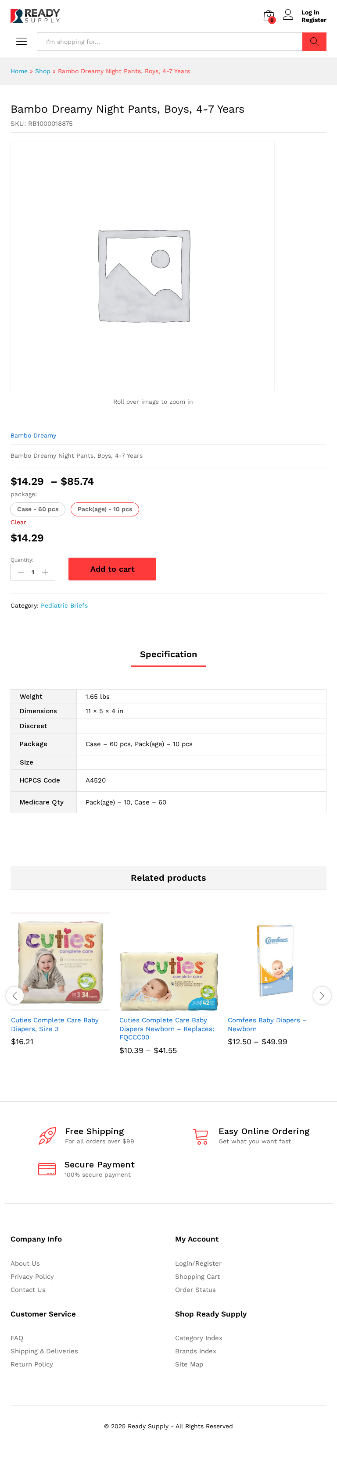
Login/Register (198, 1263)
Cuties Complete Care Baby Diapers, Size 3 (55, 1024)
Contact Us (28, 1290)
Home (19, 71)
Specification (168, 654)
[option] (60, 991)
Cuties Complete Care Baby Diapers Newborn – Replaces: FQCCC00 (166, 1028)
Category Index (198, 1338)
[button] (38, 509)
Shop (42, 71)
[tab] (168, 658)
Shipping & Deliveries (44, 1351)
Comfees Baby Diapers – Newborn (267, 1024)
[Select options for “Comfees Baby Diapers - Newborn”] (267, 1005)
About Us (25, 1263)
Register (313, 19)
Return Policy (32, 1364)
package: (24, 494)
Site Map (189, 1364)
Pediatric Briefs (64, 605)
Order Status (195, 1290)
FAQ (17, 1338)
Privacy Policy (32, 1277)
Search (314, 41)
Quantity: (22, 559)
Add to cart (112, 568)
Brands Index (195, 1351)
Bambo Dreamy (33, 435)
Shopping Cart (197, 1277)
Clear (18, 522)
